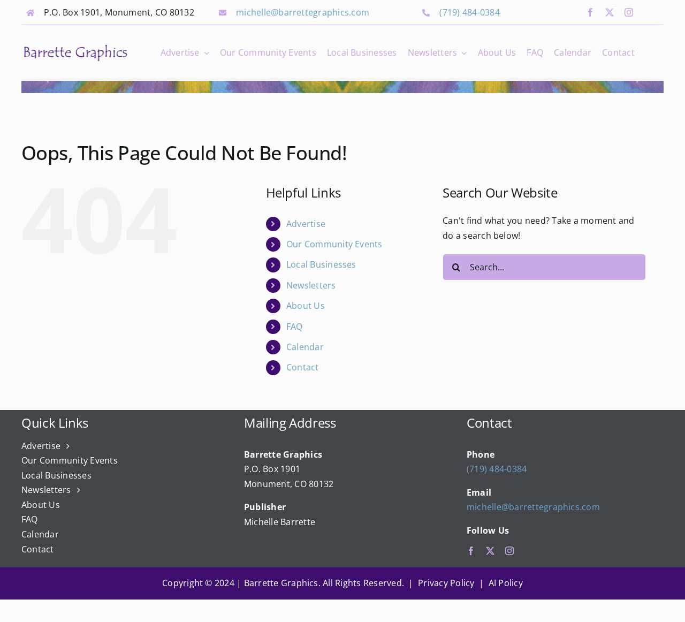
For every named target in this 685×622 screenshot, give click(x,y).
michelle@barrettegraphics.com (302, 12)
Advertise (305, 224)
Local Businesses (321, 264)
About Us (305, 306)
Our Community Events (334, 244)
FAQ (294, 326)
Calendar (305, 347)
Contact (302, 367)
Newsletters (311, 285)
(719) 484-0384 (469, 12)
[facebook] (590, 12)
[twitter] (609, 12)
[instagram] (629, 12)
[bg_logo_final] (75, 47)
